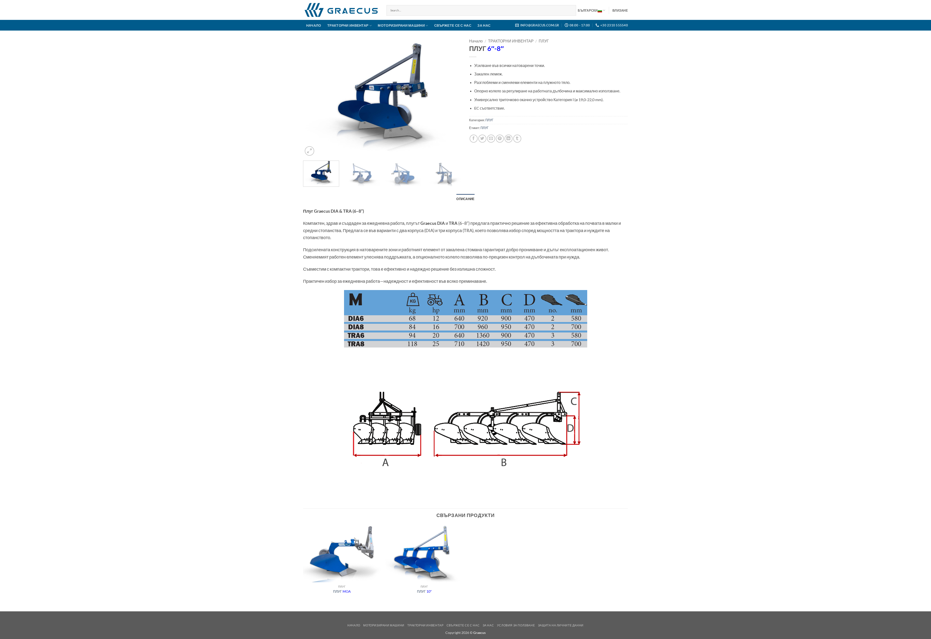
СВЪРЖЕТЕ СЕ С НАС (452, 25)
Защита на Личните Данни (561, 625)
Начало (476, 41)
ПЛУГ (544, 41)
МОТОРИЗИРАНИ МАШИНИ (401, 25)
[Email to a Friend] (491, 139)
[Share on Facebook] (474, 139)
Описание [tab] (465, 199)
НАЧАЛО (313, 25)
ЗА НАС (483, 25)
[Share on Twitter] (482, 139)
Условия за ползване (516, 625)
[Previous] (312, 97)
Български (587, 10)
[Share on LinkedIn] (509, 139)
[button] (620, 10)
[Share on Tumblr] (517, 139)
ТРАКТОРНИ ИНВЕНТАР (347, 25)
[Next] (452, 97)
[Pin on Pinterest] (500, 139)
